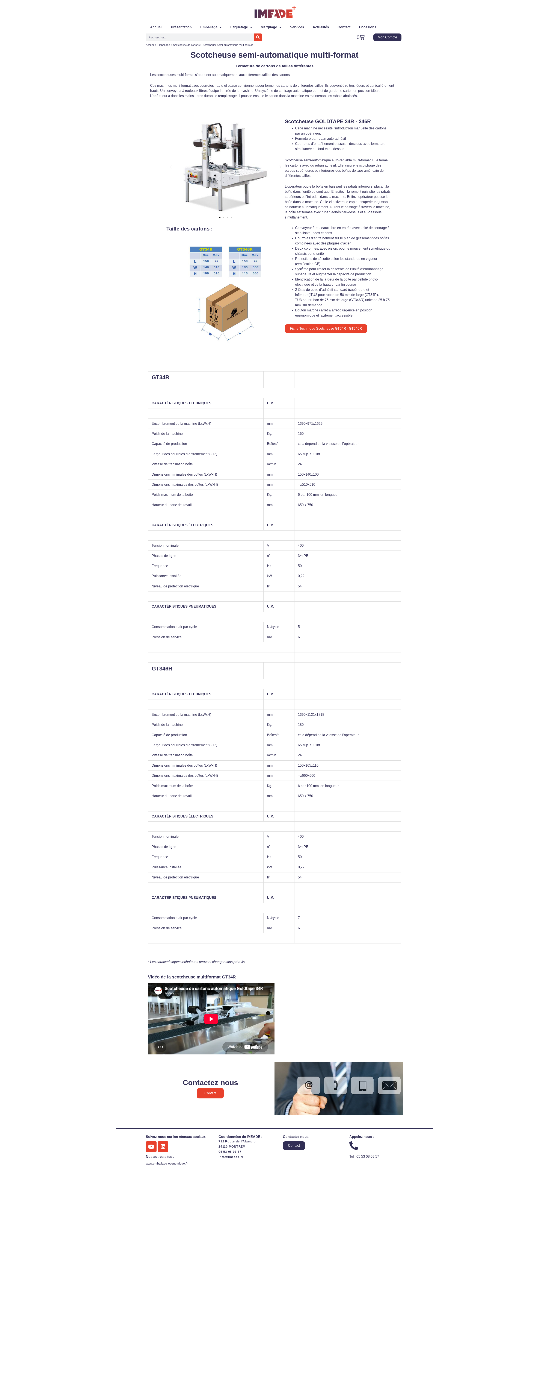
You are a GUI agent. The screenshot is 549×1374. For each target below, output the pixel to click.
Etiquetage (239, 27)
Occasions (367, 27)
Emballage (208, 27)
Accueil (156, 27)
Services (297, 27)
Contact (344, 27)
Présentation (181, 27)
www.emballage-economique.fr (167, 1163)
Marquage (269, 27)
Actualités (321, 27)
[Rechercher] (258, 37)
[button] (171, 167)
